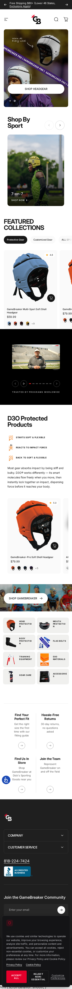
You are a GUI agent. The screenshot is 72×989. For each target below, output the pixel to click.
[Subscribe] (61, 910)
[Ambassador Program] (50, 789)
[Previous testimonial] (15, 383)
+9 (33, 323)
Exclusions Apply (20, 6)
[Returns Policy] (50, 745)
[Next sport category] (60, 125)
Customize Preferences (58, 976)
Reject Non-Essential (38, 977)
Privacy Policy (14, 964)
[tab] (15, 240)
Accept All (16, 976)
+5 (36, 568)
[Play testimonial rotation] (24, 383)
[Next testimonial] (56, 383)
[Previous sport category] (49, 125)
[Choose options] (51, 298)
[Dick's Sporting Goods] (21, 789)
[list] (36, 170)
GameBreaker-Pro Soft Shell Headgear (32, 557)
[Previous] (5, 4)
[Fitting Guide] (21, 745)
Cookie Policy (33, 964)
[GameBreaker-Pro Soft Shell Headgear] (34, 525)
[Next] (66, 4)
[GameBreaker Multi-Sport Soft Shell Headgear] (30, 277)
